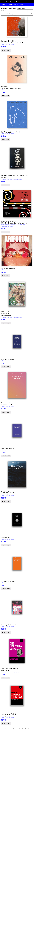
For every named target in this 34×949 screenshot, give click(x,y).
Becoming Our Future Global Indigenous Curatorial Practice (14, 224)
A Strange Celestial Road (9, 627)
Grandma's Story (7, 406)
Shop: (4, 4)
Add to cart (6, 50)
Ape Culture (11, 89)
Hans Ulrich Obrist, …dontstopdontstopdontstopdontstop (13, 44)
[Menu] (31, 1)
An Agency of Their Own (9, 717)
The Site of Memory (8, 495)
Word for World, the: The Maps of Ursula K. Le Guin (16, 179)
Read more (5, 96)
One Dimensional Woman (11, 671)
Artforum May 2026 (8, 270)
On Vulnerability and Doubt (10, 134)
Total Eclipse (7, 540)
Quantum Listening (7, 450)
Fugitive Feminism (7, 361)
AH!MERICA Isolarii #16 (11, 316)
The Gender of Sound (8, 583)
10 (25, 728)
